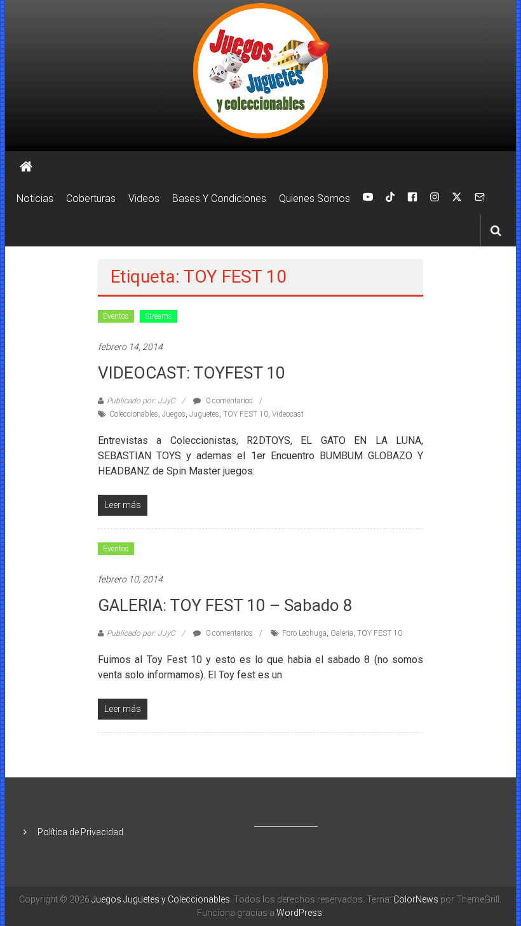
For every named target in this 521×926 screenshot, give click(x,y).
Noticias (35, 198)
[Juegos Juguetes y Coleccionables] (260, 73)
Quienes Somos (314, 198)
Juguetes (204, 414)
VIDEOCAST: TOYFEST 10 (191, 372)
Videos (143, 198)
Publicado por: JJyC (141, 400)
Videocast (288, 414)
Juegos (174, 414)
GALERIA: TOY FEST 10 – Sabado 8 (225, 605)
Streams (158, 316)
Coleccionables (133, 414)
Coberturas (91, 198)
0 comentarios (228, 400)
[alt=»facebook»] (412, 199)
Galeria (341, 633)
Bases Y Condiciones (219, 198)
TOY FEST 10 (245, 414)
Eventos (116, 316)
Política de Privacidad (80, 832)
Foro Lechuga (304, 633)
